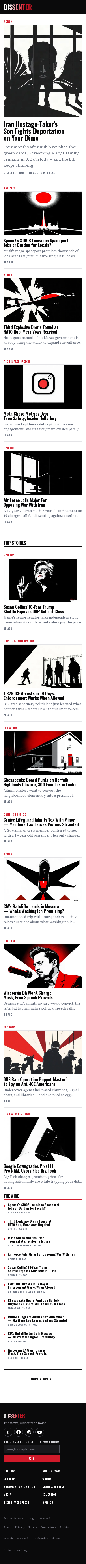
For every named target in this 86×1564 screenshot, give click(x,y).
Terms (32, 1527)
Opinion (47, 1502)
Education (49, 1494)
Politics (9, 1471)
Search (8, 1538)
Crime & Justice (53, 1486)
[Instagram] (29, 1432)
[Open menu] (78, 7)
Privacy (20, 1527)
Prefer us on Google (17, 1550)
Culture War (51, 1471)
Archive (65, 1527)
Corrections (48, 1527)
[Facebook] (18, 1432)
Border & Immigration (19, 1486)
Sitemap (57, 1538)
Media (7, 1494)
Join (31, 1458)
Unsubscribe (40, 1538)
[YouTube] (39, 1432)
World (46, 1479)
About (7, 1527)
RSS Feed (22, 1538)
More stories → (43, 1379)
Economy (9, 1479)
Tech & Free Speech (16, 1502)
